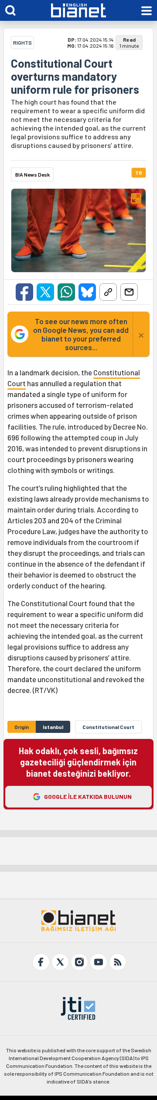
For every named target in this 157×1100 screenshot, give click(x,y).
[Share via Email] (129, 292)
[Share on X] (45, 292)
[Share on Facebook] (24, 292)
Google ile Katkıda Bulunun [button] (88, 796)
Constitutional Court (108, 727)
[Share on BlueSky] (87, 292)
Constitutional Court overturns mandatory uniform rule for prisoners (75, 76)
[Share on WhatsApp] (66, 292)
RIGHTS (22, 42)
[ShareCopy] (108, 292)
